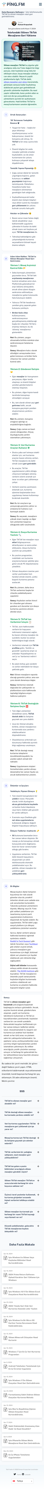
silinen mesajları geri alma (15, 82)
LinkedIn (28, 1474)
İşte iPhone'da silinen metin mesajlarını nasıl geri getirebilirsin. (24, 1441)
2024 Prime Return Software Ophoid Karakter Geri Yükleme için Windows (23, 1277)
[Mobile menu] (40, 4)
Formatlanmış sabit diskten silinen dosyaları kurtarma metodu (24, 1396)
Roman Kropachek (25, 24)
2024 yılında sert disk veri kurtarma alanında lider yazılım (22, 1307)
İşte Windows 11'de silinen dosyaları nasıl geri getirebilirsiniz (24, 1381)
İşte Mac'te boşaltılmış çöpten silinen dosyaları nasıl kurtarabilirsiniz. (22, 1412)
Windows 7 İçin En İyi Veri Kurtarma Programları (24, 1353)
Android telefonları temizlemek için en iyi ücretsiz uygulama (24, 1367)
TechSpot (33, 944)
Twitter (19, 1474)
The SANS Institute (26, 971)
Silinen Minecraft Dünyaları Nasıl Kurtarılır (23, 1338)
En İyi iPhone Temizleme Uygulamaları (19, 1456)
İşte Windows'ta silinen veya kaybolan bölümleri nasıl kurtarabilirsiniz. (21, 1260)
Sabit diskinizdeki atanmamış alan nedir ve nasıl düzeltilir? (23, 1427)
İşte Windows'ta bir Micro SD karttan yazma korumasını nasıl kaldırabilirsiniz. (22, 1323)
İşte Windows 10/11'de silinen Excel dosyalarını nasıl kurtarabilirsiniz (24, 1293)
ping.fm (16, 4)
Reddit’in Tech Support (20, 941)
